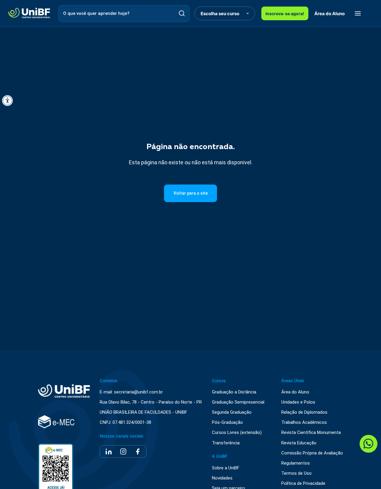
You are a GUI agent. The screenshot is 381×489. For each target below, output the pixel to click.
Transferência (226, 443)
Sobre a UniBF (225, 468)
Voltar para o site (191, 193)
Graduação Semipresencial (238, 402)
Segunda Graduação (232, 412)
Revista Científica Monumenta (311, 432)
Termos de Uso (296, 473)
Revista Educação (298, 443)
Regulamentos (295, 463)
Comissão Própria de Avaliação (312, 453)
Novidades (222, 478)
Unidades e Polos (298, 402)
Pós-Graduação (227, 422)
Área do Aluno (329, 13)
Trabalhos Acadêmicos (304, 422)
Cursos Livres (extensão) (237, 432)
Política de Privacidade (303, 483)
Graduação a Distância (234, 392)
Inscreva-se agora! (285, 13)
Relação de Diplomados (304, 412)
